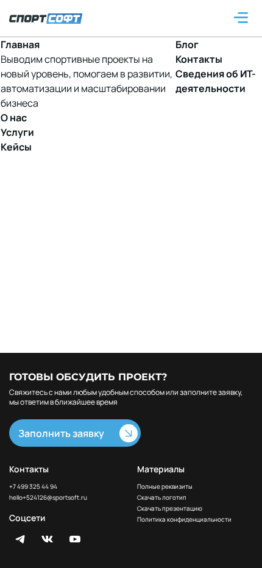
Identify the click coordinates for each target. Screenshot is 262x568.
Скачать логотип (161, 498)
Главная (20, 44)
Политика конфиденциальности (184, 520)
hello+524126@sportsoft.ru (48, 498)
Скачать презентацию (169, 509)
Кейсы (16, 147)
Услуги (17, 132)
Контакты (198, 59)
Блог (187, 44)
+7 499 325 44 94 (33, 486)
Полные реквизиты (165, 487)
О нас (14, 117)
